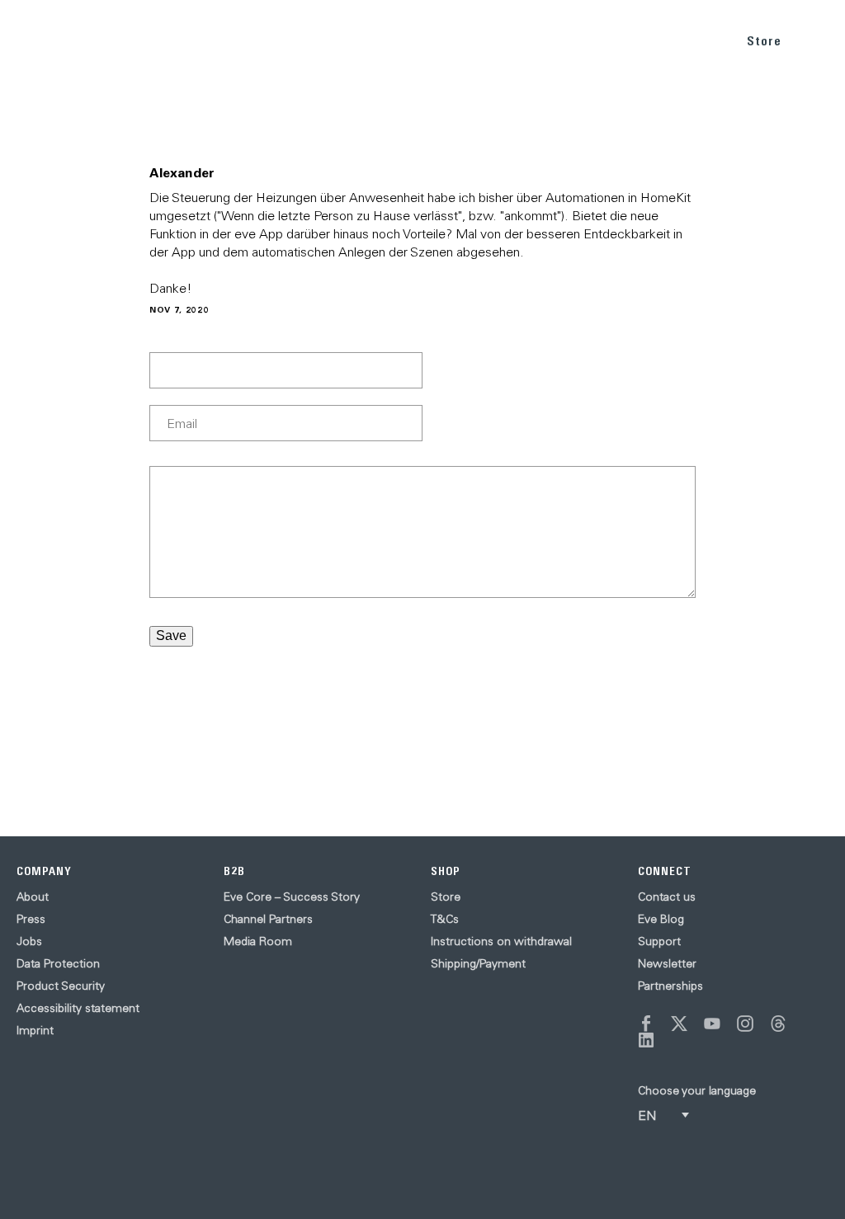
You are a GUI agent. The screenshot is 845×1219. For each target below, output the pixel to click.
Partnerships (670, 985)
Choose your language (697, 1090)
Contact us (667, 896)
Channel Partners (268, 918)
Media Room (258, 941)
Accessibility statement (78, 1007)
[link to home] (49, 41)
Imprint (35, 1030)
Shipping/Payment (478, 963)
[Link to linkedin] (646, 1040)
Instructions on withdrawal (501, 941)
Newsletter (667, 963)
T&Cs (445, 918)
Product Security (61, 985)
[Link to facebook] (646, 1023)
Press (31, 918)
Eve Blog (661, 918)
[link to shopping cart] (813, 39)
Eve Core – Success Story (292, 896)
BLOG (628, 40)
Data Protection (58, 963)
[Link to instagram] (745, 1023)
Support (659, 941)
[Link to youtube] (712, 1023)
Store (764, 41)
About (33, 896)
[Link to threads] (778, 1023)
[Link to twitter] (679, 1023)
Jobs (29, 941)
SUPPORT (692, 40)
